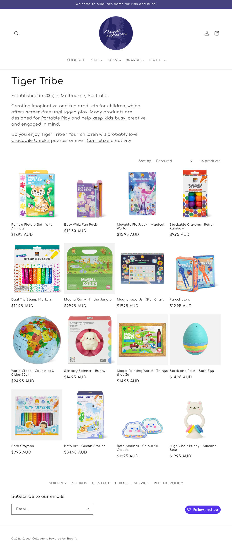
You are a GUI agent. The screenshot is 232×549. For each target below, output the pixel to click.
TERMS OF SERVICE (131, 483)
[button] (16, 33)
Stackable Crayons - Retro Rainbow (191, 226)
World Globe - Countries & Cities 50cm (32, 372)
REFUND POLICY (168, 483)
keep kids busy (109, 118)
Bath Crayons (22, 446)
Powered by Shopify (63, 538)
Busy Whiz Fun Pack (80, 224)
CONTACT (101, 483)
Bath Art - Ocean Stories (84, 446)
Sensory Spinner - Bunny (85, 370)
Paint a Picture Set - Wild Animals (32, 226)
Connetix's (98, 140)
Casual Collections (35, 538)
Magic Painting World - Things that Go (142, 372)
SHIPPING (57, 483)
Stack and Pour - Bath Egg (192, 370)
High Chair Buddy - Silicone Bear (193, 447)
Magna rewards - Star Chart (140, 299)
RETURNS (79, 483)
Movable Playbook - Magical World (140, 226)
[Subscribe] (88, 509)
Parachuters (180, 299)
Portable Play (55, 118)
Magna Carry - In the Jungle (87, 299)
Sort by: (145, 161)
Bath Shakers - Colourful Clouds (137, 447)
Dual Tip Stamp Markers (31, 299)
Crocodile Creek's (30, 140)
